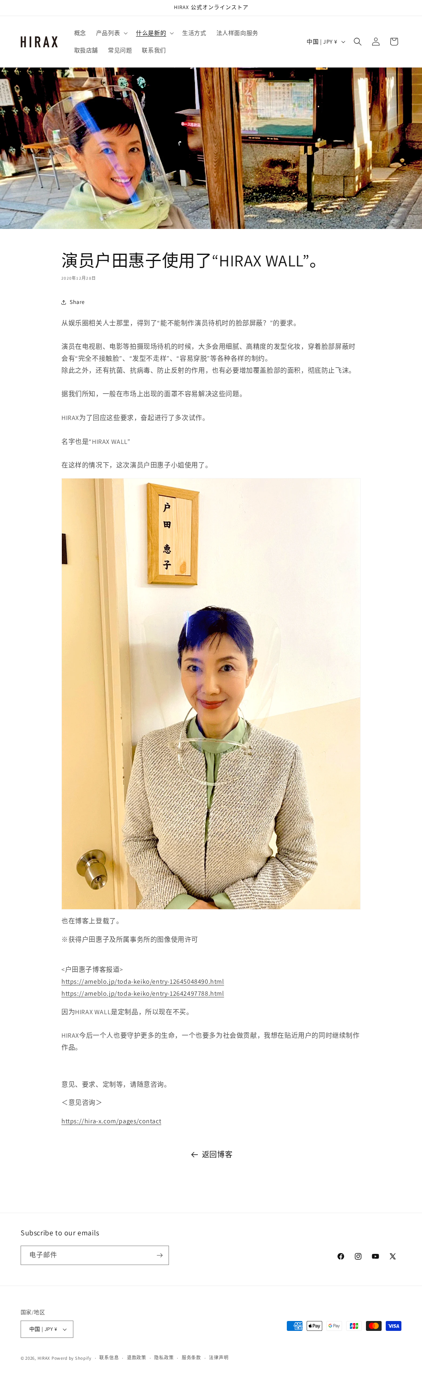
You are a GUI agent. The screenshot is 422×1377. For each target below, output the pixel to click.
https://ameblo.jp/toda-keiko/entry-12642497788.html (142, 993)
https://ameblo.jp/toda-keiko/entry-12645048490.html (142, 981)
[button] (111, 33)
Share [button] (77, 302)
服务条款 (191, 1358)
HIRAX (44, 1358)
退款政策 (136, 1358)
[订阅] (159, 1255)
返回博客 (217, 1154)
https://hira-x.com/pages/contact (111, 1121)
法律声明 (218, 1358)
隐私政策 (163, 1358)
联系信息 (109, 1358)
